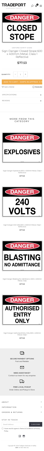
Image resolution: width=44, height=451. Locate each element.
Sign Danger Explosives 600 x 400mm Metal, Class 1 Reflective (22, 172)
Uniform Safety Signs (22, 48)
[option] (22, 27)
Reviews (6, 100)
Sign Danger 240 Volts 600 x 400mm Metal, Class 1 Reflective (22, 226)
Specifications (9, 95)
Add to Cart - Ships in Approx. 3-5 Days (23, 82)
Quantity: (6, 74)
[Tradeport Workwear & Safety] (14, 6)
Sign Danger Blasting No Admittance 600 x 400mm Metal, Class (22, 280)
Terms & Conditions (26, 428)
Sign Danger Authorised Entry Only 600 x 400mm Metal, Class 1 (22, 334)
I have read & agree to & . (22, 430)
